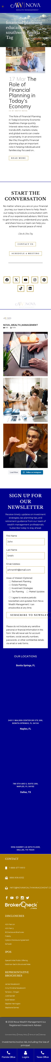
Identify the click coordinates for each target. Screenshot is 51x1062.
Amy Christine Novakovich (15, 988)
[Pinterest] (44, 280)
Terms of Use (33, 1035)
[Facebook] (7, 280)
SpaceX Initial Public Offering (16, 960)
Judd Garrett (10, 996)
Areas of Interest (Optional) (19, 578)
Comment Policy (10, 1035)
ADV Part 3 (9, 928)
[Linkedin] (30, 288)
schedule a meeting (25, 253)
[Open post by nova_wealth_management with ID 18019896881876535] (25, 446)
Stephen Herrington (12, 1004)
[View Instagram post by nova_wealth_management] (45, 373)
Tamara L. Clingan (12, 992)
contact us (25, 244)
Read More (18, 158)
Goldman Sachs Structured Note (17, 964)
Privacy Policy (23, 1035)
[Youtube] (25, 280)
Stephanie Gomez (12, 1007)
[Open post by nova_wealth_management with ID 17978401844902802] (25, 354)
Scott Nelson (10, 1000)
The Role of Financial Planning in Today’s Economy (22, 92)
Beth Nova (21, 111)
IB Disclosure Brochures (14, 932)
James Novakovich (12, 984)
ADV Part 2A (10, 924)
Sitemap (43, 1035)
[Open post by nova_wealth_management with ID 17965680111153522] (25, 400)
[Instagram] (35, 280)
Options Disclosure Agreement (17, 940)
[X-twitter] (16, 280)
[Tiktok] (21, 288)
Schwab (8, 944)
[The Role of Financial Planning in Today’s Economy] (25, 60)
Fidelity (8, 936)
